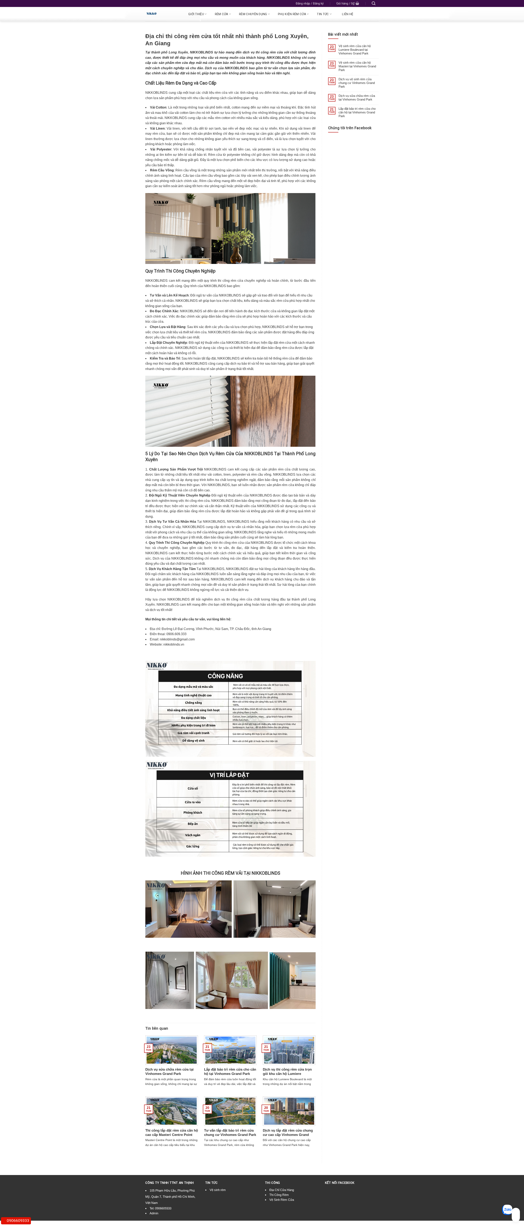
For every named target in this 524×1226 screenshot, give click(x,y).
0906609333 (163, 1208)
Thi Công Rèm (279, 1195)
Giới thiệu (196, 14)
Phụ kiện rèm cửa (292, 14)
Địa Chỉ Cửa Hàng (281, 1190)
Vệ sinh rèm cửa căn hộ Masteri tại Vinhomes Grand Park (357, 66)
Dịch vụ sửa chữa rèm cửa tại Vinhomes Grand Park (357, 97)
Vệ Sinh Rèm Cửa (281, 1199)
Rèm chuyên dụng (253, 14)
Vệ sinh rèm (218, 1190)
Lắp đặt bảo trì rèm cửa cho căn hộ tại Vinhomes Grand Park (357, 112)
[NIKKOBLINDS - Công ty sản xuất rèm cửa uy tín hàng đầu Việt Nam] (162, 14)
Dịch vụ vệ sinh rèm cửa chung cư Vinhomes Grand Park (357, 82)
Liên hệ (347, 14)
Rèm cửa (221, 14)
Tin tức (323, 14)
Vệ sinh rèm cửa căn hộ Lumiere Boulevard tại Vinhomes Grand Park (355, 49)
